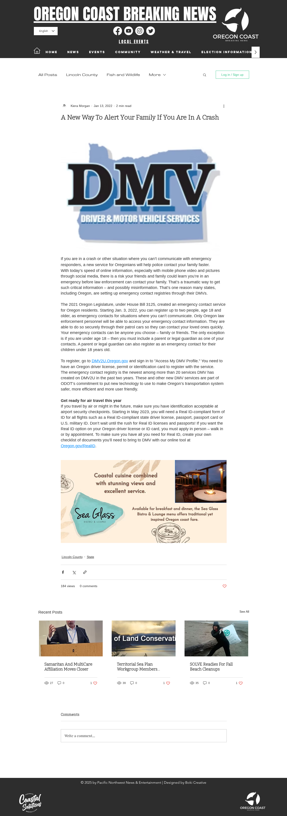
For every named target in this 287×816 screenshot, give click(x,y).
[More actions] (224, 106)
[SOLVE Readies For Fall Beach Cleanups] (216, 638)
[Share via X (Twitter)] (74, 572)
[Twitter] (150, 30)
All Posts (47, 74)
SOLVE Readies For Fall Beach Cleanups (211, 667)
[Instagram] (139, 30)
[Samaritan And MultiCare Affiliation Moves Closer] (71, 638)
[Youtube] (128, 30)
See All (244, 611)
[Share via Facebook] (63, 572)
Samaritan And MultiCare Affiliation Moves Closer (68, 667)
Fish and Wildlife (123, 74)
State (90, 557)
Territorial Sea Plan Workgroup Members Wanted (137, 667)
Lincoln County (82, 74)
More (155, 74)
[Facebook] (117, 30)
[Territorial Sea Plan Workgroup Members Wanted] (144, 638)
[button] (204, 74)
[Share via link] (85, 572)
